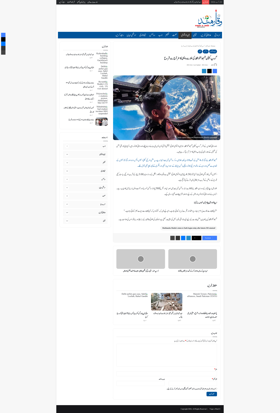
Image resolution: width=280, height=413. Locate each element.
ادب (160, 35)
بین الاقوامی (185, 35)
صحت (174, 35)
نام (215, 369)
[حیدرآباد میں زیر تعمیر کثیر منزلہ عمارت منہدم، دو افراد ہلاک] (166, 302)
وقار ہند (212, 65)
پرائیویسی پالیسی (81, 2)
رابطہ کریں (62, 2)
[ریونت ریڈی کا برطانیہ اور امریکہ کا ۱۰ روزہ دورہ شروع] (102, 122)
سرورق (217, 35)
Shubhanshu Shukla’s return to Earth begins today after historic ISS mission (188, 228)
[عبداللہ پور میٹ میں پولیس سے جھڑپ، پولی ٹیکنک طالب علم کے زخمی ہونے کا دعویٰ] (102, 98)
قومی (195, 35)
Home (213, 46)
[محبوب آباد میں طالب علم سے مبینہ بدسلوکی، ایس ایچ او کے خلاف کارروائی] (102, 110)
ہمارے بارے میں (93, 2)
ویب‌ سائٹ (162, 379)
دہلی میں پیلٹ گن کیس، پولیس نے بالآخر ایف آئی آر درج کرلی (187, 2)
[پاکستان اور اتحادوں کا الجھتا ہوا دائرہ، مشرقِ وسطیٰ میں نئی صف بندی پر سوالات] (201, 302)
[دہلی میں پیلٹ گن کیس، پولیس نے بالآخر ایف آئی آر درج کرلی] (132, 302)
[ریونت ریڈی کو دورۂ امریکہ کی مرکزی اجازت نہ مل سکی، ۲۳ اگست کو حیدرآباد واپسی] (102, 85)
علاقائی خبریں (206, 35)
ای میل (214, 379)
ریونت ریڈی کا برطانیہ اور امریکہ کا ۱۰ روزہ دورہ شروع (81, 119)
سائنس (152, 35)
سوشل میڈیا (131, 35)
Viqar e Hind (214, 409)
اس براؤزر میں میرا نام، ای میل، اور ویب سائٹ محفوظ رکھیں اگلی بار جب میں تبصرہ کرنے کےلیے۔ (191, 388)
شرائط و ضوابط (71, 2)
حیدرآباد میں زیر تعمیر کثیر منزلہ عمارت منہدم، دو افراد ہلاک (80, 54)
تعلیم (167, 35)
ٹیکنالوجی (142, 35)
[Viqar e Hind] (208, 18)
